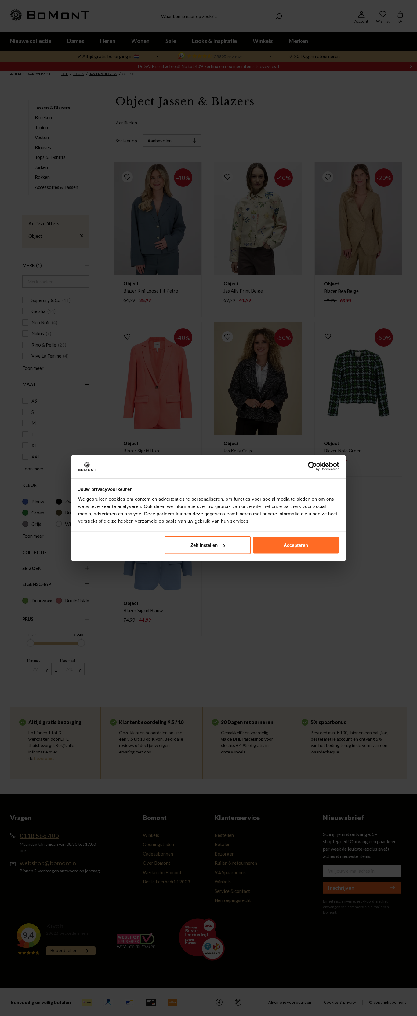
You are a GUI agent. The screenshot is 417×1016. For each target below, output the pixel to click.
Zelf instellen (204, 545)
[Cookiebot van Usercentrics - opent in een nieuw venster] (312, 466)
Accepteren (296, 545)
